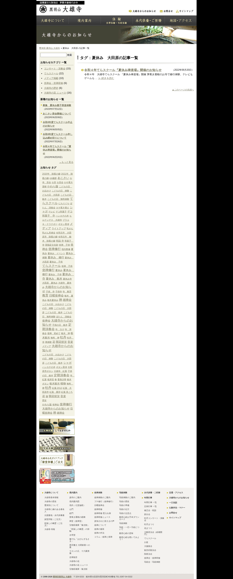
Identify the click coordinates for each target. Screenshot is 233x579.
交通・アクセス (176, 492)
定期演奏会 (61, 375)
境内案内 (73, 492)
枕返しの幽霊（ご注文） (53, 524)
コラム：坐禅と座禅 (103, 537)
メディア (46, 346)
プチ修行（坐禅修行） (104, 501)
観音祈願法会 (150, 550)
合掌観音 (73, 557)
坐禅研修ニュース (102, 517)
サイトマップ (175, 518)
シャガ (67, 362)
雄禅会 (67, 299)
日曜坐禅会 (56, 295)
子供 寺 (50, 291)
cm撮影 (53, 178)
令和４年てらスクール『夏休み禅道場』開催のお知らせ (123, 70)
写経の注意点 (125, 513)
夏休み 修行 (56, 257)
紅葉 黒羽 (55, 392)
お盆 (146, 542)
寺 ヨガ (59, 329)
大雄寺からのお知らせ (56, 408)
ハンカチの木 (62, 216)
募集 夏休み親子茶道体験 (57, 105)
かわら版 (52, 186)
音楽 (70, 341)
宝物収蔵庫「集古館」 (79, 525)
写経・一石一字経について (129, 528)
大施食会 (148, 546)
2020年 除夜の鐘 (51, 174)
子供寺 (58, 291)
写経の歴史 (124, 501)
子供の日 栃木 (60, 325)
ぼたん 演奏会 (63, 316)
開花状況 (61, 341)
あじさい (63, 177)
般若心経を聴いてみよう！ (129, 538)
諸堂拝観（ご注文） (53, 519)
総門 (71, 513)
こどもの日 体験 (60, 190)
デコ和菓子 (61, 211)
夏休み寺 (67, 279)
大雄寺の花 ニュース (55, 92)
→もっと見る (66, 162)
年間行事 (148, 498)
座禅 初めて (53, 333)
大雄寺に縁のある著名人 (54, 510)
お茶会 (60, 182)
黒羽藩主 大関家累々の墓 (79, 546)
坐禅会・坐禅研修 (53, 83)
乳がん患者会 (48, 232)
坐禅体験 (98, 492)
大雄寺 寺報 (49, 529)
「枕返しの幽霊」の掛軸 (79, 530)
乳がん (70, 228)
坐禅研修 (98, 509)
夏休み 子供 (56, 262)
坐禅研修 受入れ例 (102, 513)
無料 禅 (55, 337)
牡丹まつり (149, 524)
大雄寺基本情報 (51, 497)
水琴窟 (72, 535)
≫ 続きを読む (106, 78)
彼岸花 (50, 379)
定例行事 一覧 (150, 506)
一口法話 (173, 502)
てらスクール (51, 73)
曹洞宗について (51, 505)
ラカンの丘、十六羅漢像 (79, 552)
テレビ (51, 211)
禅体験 (48, 342)
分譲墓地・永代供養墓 (54, 515)
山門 (71, 509)
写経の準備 (124, 505)
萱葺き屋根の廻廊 (77, 517)
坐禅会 (46, 320)
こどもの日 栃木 (54, 312)
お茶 (54, 182)
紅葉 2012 (57, 388)
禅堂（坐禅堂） (76, 521)
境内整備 (66, 249)
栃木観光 (55, 383)
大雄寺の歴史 (51, 88)
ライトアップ (59, 228)
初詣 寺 (60, 240)
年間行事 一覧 (150, 502)
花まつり (148, 528)
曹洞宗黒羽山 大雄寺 (62, 577)
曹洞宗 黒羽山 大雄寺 (49, 48)
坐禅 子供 (64, 245)
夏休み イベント (56, 253)
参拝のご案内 (75, 497)
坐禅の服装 (99, 529)
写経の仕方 (124, 509)
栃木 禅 (65, 333)
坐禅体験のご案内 (102, 497)
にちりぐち (63, 203)
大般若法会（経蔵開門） (153, 533)
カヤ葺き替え (62, 207)
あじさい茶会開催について (57, 113)
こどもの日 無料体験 (58, 199)
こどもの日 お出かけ (53, 304)
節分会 (147, 514)
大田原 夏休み (50, 283)
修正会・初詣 (150, 510)
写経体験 (123, 492)
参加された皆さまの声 (104, 521)
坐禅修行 (54, 249)
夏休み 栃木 (54, 278)
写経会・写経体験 (152, 562)
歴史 (44, 400)
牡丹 (63, 337)
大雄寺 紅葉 (60, 371)
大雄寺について (51, 492)
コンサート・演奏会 (54, 68)
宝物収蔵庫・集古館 (78, 569)
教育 (45, 295)
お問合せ (173, 513)
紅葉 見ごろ (67, 392)
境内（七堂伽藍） (77, 505)
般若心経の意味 (126, 533)
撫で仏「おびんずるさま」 (79, 540)
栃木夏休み (52, 300)
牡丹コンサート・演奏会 (154, 519)
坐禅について (100, 525)
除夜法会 (148, 554)
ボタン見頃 (63, 224)
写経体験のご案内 (127, 497)
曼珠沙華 (62, 379)
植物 (63, 383)
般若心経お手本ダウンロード (129, 518)
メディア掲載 (51, 78)
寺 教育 (67, 291)
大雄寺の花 (74, 561)
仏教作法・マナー (177, 508)
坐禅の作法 (99, 533)
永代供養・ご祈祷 (152, 492)
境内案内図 (74, 501)
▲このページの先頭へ (183, 89)
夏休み (58, 270)
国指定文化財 (51, 245)
